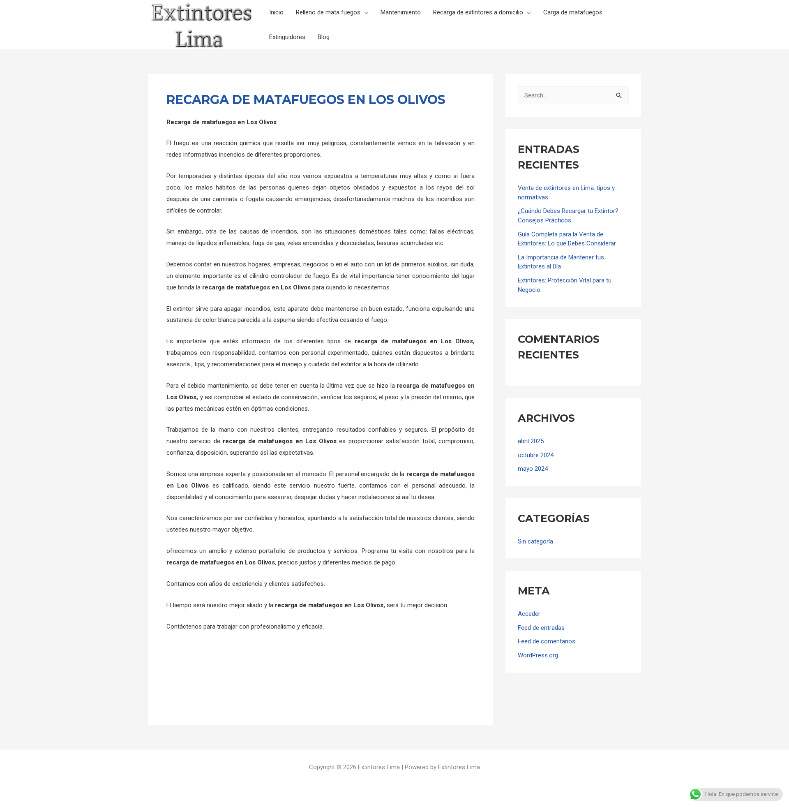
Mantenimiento (401, 12)
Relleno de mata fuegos (328, 12)
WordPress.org (538, 655)
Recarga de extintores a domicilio (478, 12)
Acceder (529, 613)
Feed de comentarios (546, 641)
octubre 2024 (536, 455)
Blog (324, 37)
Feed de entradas (541, 627)
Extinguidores (287, 37)
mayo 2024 (533, 468)
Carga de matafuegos (572, 12)
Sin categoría (535, 541)
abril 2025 (531, 441)
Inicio (276, 12)
